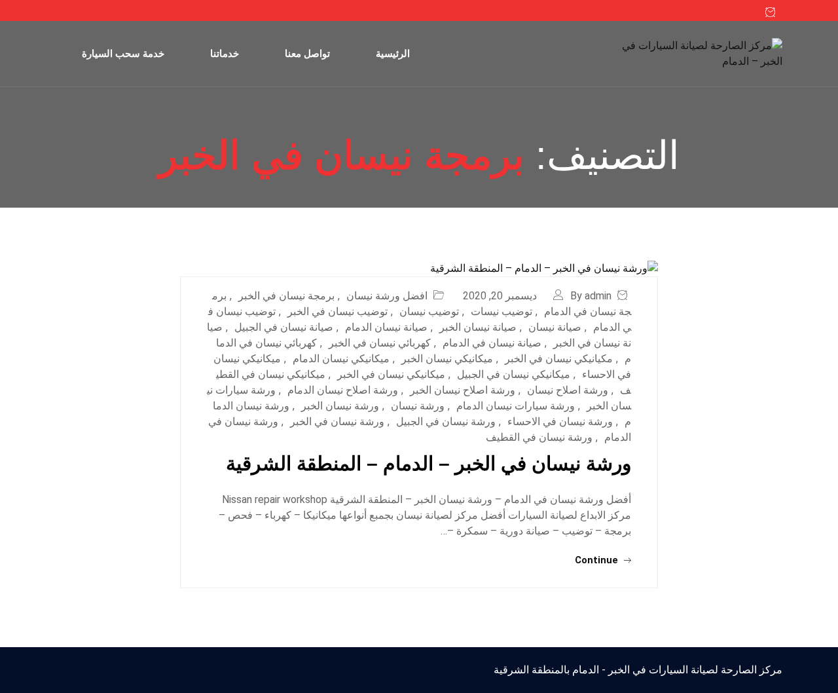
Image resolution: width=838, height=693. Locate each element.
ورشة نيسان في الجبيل (446, 421)
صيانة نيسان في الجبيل (283, 327)
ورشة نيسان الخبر (340, 406)
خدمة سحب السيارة (123, 53)
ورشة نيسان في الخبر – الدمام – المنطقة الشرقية (428, 463)
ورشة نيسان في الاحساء (560, 421)
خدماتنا (224, 53)
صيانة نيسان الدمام (386, 327)
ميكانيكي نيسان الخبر (447, 358)
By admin (590, 296)
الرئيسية (393, 53)
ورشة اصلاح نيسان (567, 390)
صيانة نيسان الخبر (478, 327)
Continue (598, 560)
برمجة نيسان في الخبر (286, 296)
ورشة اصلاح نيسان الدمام (342, 390)
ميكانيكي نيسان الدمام (341, 358)
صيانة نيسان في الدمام (492, 343)
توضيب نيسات (501, 311)
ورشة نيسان (418, 406)
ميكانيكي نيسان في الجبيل (513, 374)
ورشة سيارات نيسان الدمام (515, 406)
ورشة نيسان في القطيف (539, 437)
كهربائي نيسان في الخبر (380, 343)
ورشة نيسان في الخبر (337, 421)
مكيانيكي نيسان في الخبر (559, 358)
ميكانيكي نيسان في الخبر (391, 374)
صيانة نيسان (554, 327)
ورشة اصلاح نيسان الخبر (462, 390)
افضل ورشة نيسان (387, 296)
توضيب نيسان (429, 311)
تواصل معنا (307, 53)
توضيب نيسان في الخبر (337, 311)
